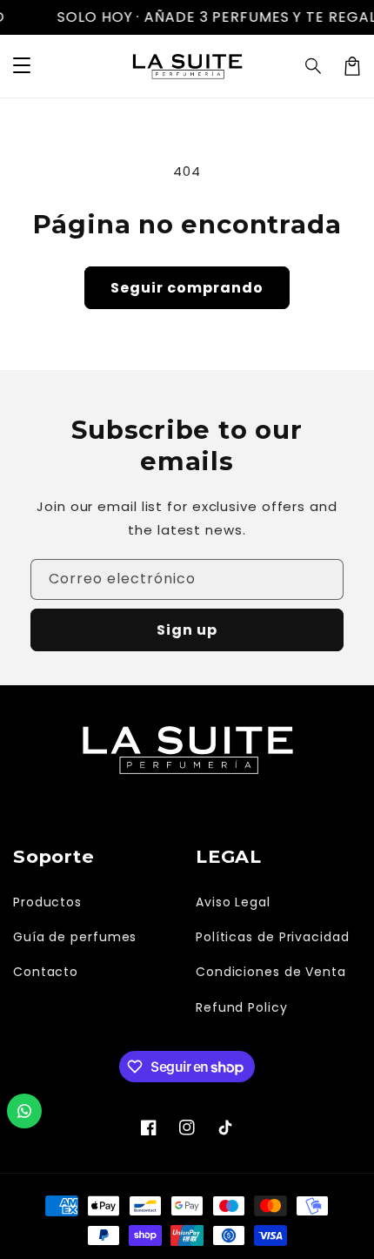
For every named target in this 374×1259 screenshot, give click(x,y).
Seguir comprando (187, 288)
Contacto (45, 971)
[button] (314, 66)
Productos (47, 902)
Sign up (187, 630)
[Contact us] (24, 1111)
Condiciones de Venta (271, 971)
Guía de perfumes (75, 937)
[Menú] (22, 66)
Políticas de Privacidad (273, 937)
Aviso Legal (233, 902)
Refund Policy (242, 1007)
